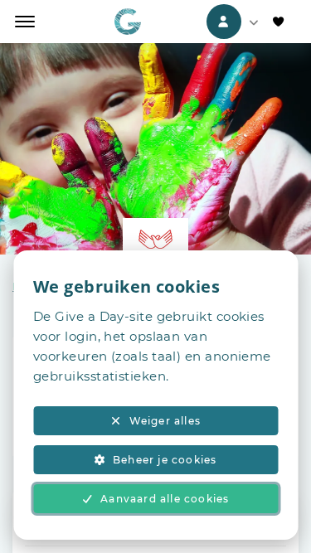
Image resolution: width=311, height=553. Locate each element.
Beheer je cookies (164, 460)
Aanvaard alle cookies (164, 498)
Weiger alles (165, 421)
